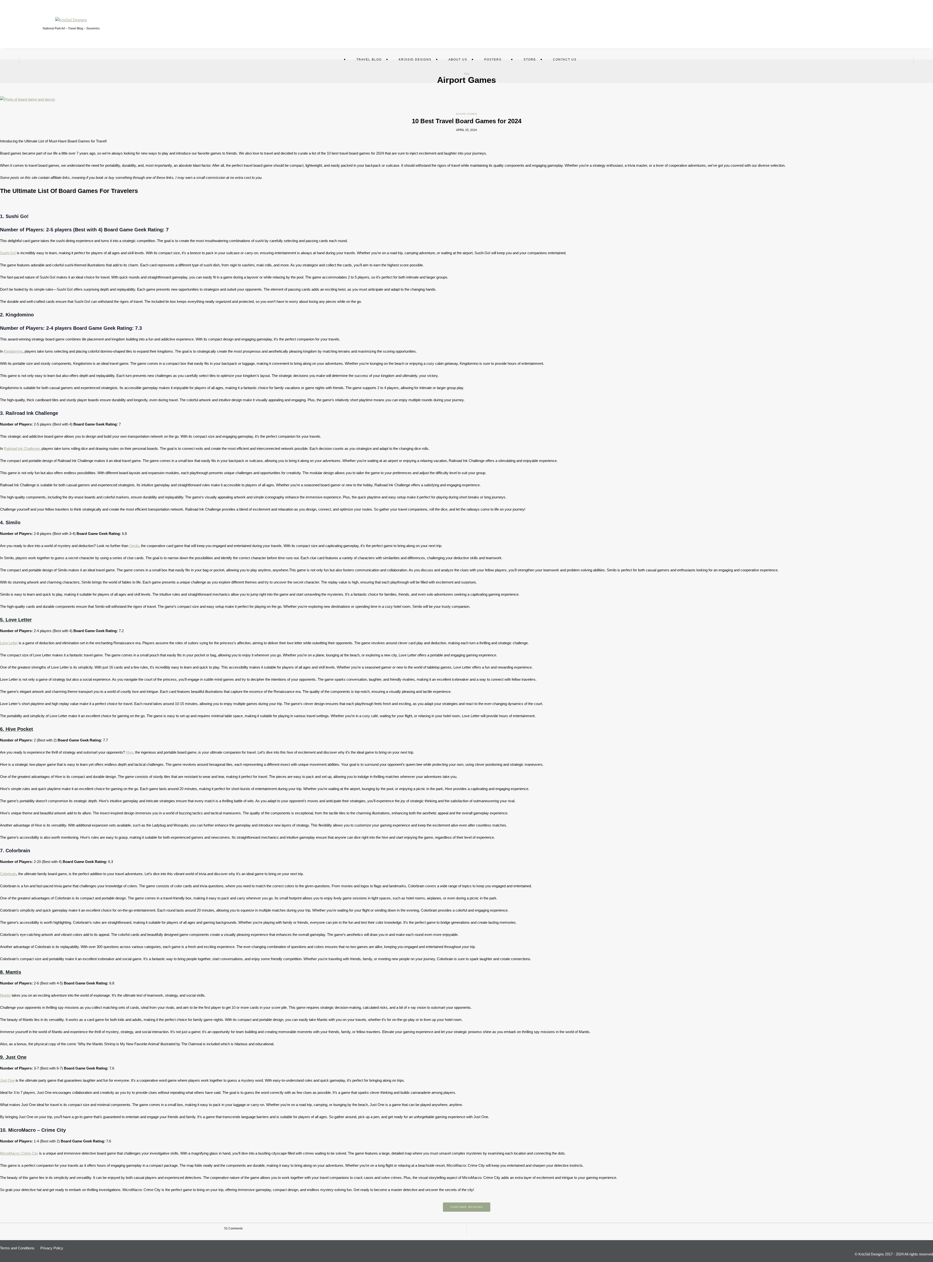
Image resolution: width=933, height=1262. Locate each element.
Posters (492, 59)
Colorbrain (8, 874)
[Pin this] (633, 1229)
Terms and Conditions (17, 1248)
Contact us (565, 59)
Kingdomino (13, 351)
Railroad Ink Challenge (22, 448)
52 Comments (233, 1228)
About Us (458, 59)
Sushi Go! (8, 253)
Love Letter (9, 643)
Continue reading (466, 1207)
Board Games (466, 114)
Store (530, 59)
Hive (129, 752)
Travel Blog (369, 59)
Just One (7, 1080)
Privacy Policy (51, 1248)
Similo (134, 546)
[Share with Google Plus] (626, 1229)
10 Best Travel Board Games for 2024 (466, 121)
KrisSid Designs (415, 59)
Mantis (5, 995)
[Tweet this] (618, 1229)
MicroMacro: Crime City (19, 1153)
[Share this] (611, 1229)
